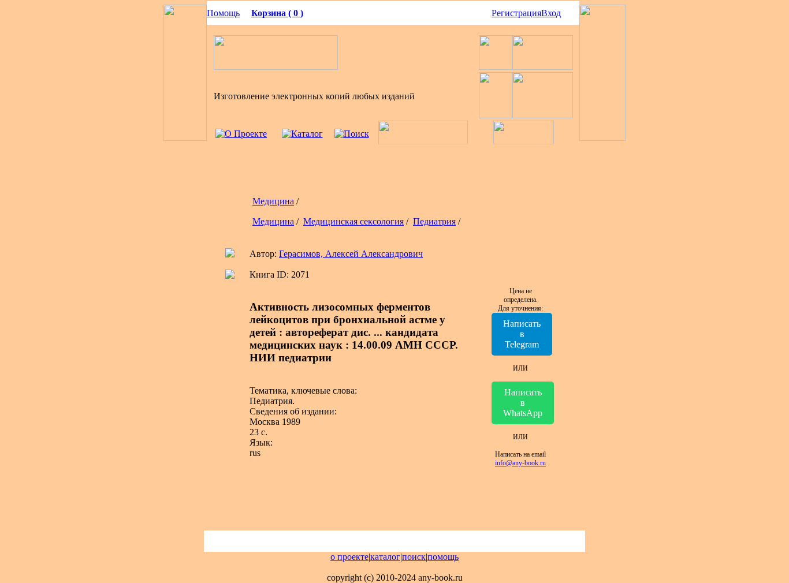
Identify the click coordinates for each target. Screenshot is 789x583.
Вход (551, 13)
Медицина (273, 201)
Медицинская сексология (353, 221)
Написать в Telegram (522, 334)
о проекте (349, 557)
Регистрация (516, 13)
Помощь (223, 13)
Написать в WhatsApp (522, 402)
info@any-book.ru (520, 463)
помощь (443, 557)
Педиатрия (434, 221)
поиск (414, 557)
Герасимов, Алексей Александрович (351, 254)
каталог (385, 557)
